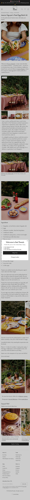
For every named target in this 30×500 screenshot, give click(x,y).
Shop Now (15, 253)
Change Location (15, 257)
